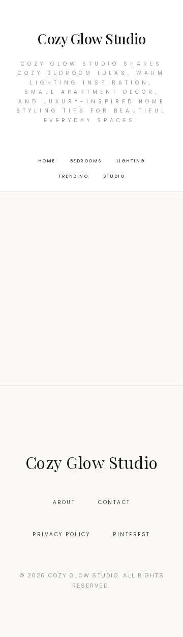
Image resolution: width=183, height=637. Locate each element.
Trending (73, 176)
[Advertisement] (91, 288)
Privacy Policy (61, 534)
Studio (114, 176)
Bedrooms (86, 161)
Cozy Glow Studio (91, 38)
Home (46, 161)
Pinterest (131, 534)
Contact (114, 502)
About (64, 502)
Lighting (130, 161)
